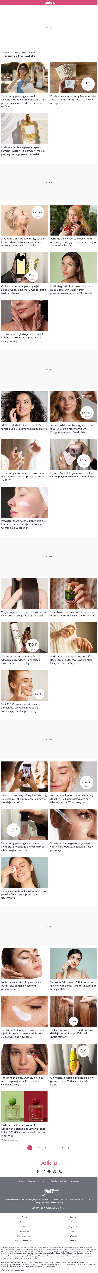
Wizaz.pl (73, 1236)
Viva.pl (73, 1231)
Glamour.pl (24, 1222)
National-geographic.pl (24, 1240)
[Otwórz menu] (2, 2)
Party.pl (73, 1217)
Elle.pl (24, 1217)
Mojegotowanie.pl (24, 1236)
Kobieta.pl (73, 1222)
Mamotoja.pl (25, 1231)
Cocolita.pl (24, 1226)
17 (53, 1147)
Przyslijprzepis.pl (73, 1226)
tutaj (22, 1270)
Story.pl (73, 1240)
